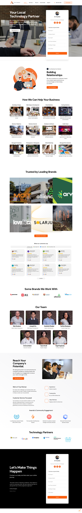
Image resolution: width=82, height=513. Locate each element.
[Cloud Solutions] (49, 107)
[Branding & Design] (16, 107)
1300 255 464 (58, 2)
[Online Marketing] (49, 145)
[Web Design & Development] (33, 107)
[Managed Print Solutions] (65, 145)
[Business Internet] (33, 126)
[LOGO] (15, 1)
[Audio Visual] (65, 126)
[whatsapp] (55, 23)
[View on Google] (13, 251)
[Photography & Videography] (33, 145)
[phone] (57, 23)
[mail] (60, 23)
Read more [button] (29, 258)
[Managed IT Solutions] (16, 145)
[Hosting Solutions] (65, 107)
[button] (79, 510)
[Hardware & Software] (49, 126)
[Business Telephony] (16, 126)
